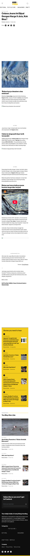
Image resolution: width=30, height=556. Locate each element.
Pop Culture (5, 11)
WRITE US (12, 540)
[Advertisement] (15, 45)
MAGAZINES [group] (21, 7)
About (3, 547)
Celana (5, 138)
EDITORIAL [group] (3, 7)
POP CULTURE (11, 7)
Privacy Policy (9, 547)
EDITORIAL (4, 533)
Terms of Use (17, 547)
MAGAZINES (21, 533)
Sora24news (25, 264)
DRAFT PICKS (5, 540)
